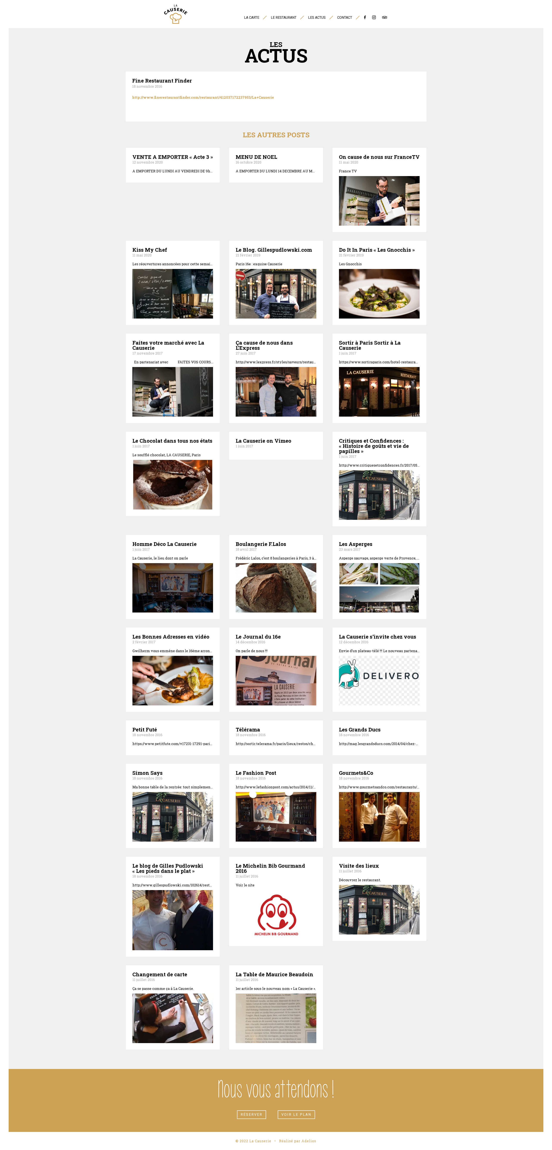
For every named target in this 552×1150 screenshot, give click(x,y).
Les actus (317, 18)
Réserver (251, 1114)
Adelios (308, 1141)
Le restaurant (283, 18)
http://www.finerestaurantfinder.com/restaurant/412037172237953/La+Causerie (203, 97)
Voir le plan (296, 1114)
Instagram (374, 19)
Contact (344, 18)
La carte (251, 18)
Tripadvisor (384, 19)
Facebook (365, 19)
